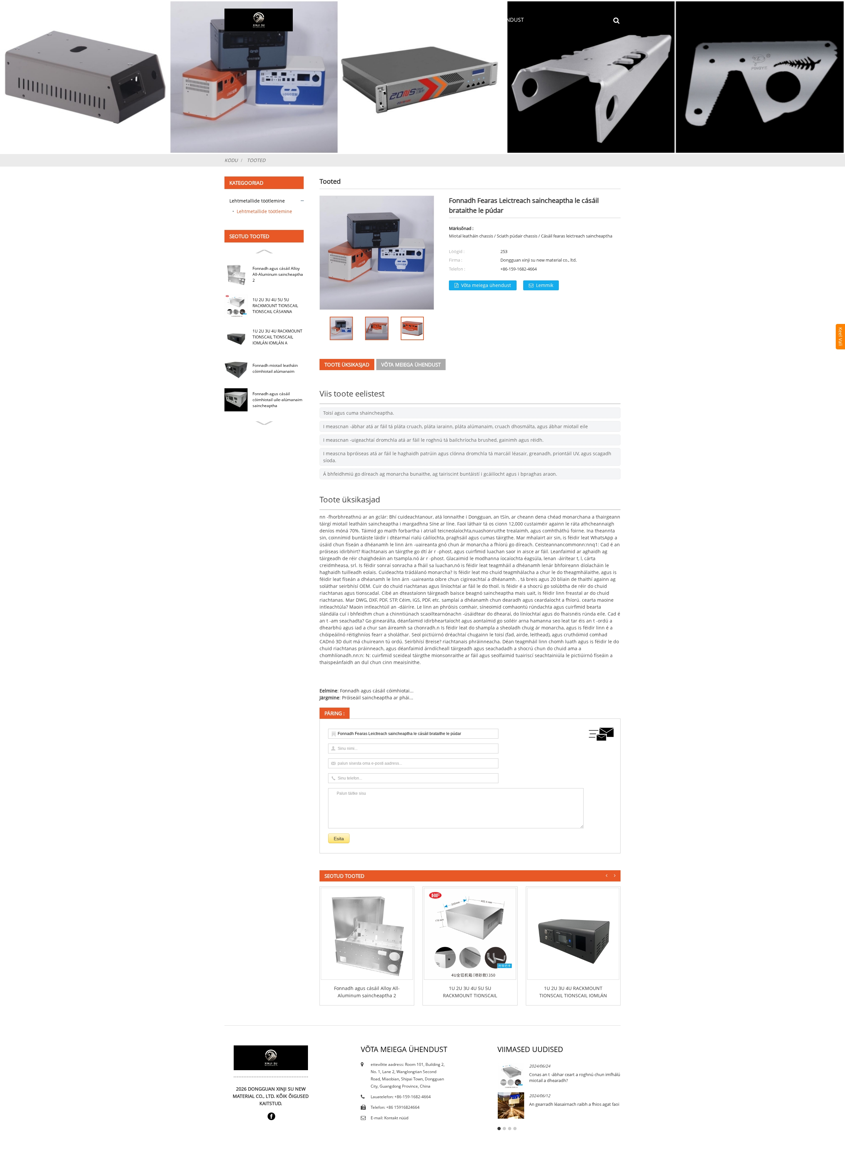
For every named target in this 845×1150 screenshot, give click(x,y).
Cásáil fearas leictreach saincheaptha (576, 236)
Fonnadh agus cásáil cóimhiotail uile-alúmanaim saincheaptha (277, 399)
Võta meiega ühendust (492, 19)
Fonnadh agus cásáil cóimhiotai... (377, 690)
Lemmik (544, 285)
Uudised (437, 19)
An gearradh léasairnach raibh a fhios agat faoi (574, 1104)
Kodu (348, 19)
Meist (375, 19)
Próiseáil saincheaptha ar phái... (377, 697)
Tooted (404, 19)
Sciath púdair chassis (517, 236)
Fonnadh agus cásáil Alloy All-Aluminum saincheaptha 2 (278, 274)
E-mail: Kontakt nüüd (389, 1118)
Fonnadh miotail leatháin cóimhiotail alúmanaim (275, 368)
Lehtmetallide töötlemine (257, 201)
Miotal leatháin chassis (471, 236)
